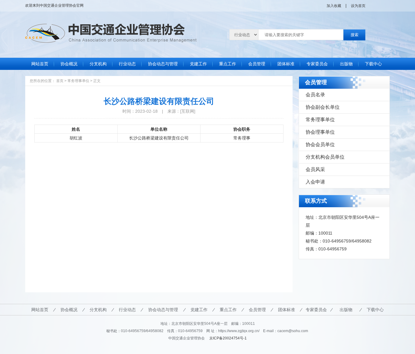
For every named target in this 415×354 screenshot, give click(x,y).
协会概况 (68, 63)
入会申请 (315, 181)
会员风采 (315, 169)
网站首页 (39, 63)
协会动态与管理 (163, 63)
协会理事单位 (320, 132)
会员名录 (315, 94)
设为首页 (358, 6)
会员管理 (256, 63)
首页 (59, 81)
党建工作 (198, 63)
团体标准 (285, 63)
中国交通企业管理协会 (58, 5)
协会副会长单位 (323, 107)
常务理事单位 (78, 81)
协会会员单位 (320, 144)
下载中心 (373, 63)
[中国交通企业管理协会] (111, 27)
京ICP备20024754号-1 (228, 338)
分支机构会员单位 (325, 157)
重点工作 (227, 63)
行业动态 (127, 63)
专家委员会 (317, 63)
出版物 (346, 63)
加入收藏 (334, 6)
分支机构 (98, 63)
